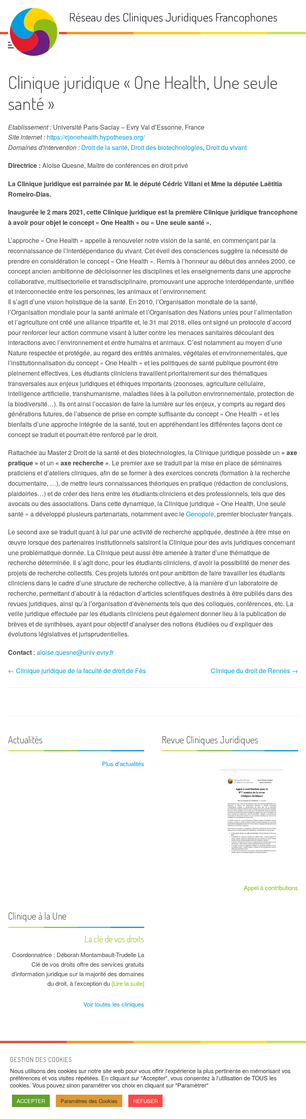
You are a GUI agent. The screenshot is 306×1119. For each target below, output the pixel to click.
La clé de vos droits (114, 938)
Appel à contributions (271, 887)
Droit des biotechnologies (167, 147)
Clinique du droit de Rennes (254, 670)
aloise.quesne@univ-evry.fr (75, 652)
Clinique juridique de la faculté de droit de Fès (77, 670)
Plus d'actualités (122, 763)
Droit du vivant (226, 147)
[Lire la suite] (128, 983)
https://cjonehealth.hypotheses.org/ (96, 137)
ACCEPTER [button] (31, 1101)
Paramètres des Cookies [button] (89, 1101)
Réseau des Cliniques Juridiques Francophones (173, 17)
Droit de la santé (104, 147)
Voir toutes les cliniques (113, 1004)
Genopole (200, 513)
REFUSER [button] (145, 1101)
